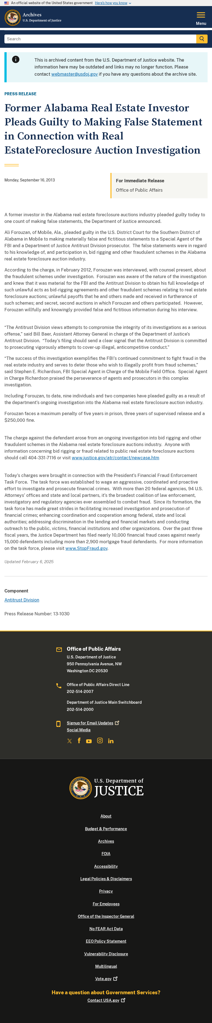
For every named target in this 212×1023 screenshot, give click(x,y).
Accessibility (106, 866)
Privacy (106, 891)
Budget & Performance (106, 829)
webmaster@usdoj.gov (74, 74)
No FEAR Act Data (106, 929)
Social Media (79, 730)
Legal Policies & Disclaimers (106, 879)
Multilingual (106, 966)
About (106, 816)
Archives (106, 841)
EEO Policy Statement (106, 941)
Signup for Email (90, 723)
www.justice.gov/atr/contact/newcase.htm (115, 457)
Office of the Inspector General (106, 916)
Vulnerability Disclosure (106, 954)
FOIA (106, 853)
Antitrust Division (21, 600)
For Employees (106, 904)
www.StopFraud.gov (86, 548)
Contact (103, 1000)
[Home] (33, 24)
